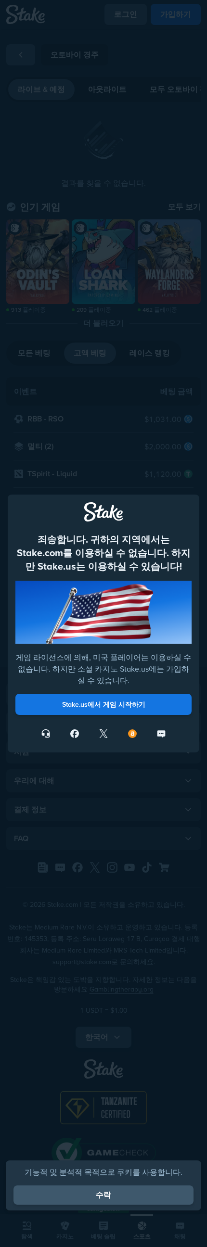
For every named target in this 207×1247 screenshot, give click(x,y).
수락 (103, 1194)
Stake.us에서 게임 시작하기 (103, 704)
